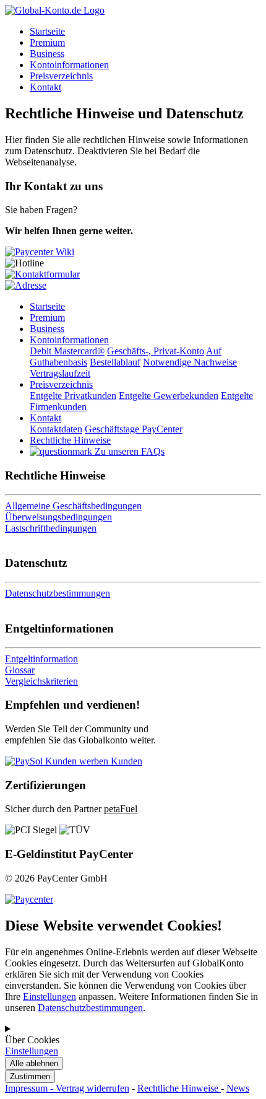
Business (47, 53)
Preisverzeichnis (61, 76)
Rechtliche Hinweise (179, 1088)
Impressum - (30, 1088)
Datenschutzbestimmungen (90, 1007)
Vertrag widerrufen (92, 1088)
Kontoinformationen (69, 64)
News (237, 1088)
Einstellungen (49, 996)
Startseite (47, 31)
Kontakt (45, 87)
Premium (47, 42)
